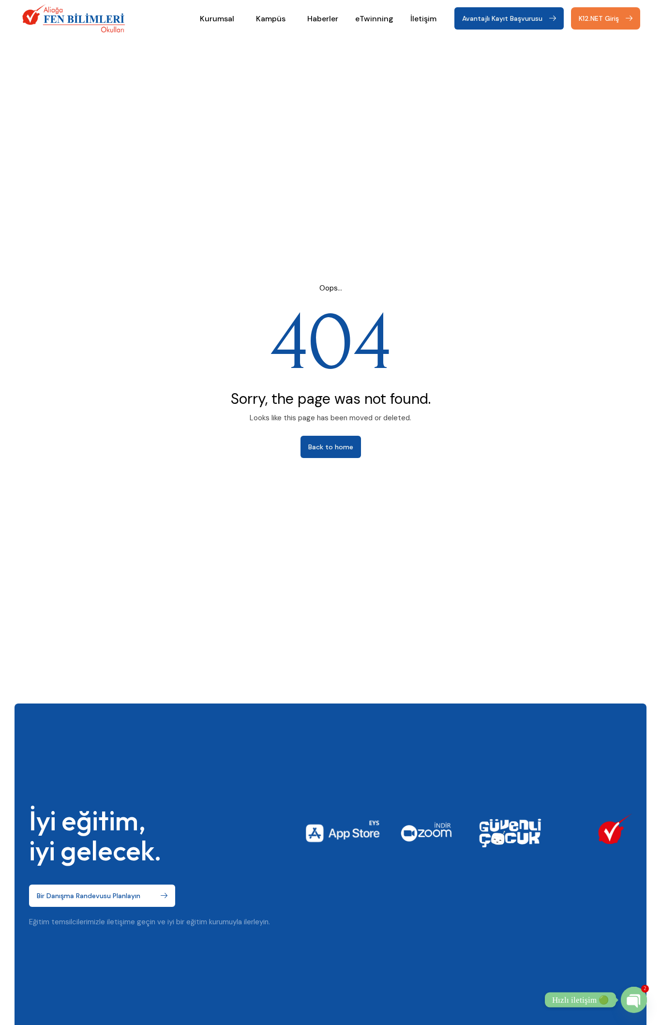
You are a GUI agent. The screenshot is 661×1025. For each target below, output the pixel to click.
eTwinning (374, 19)
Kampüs (270, 19)
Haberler (322, 19)
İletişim (423, 19)
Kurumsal (217, 19)
